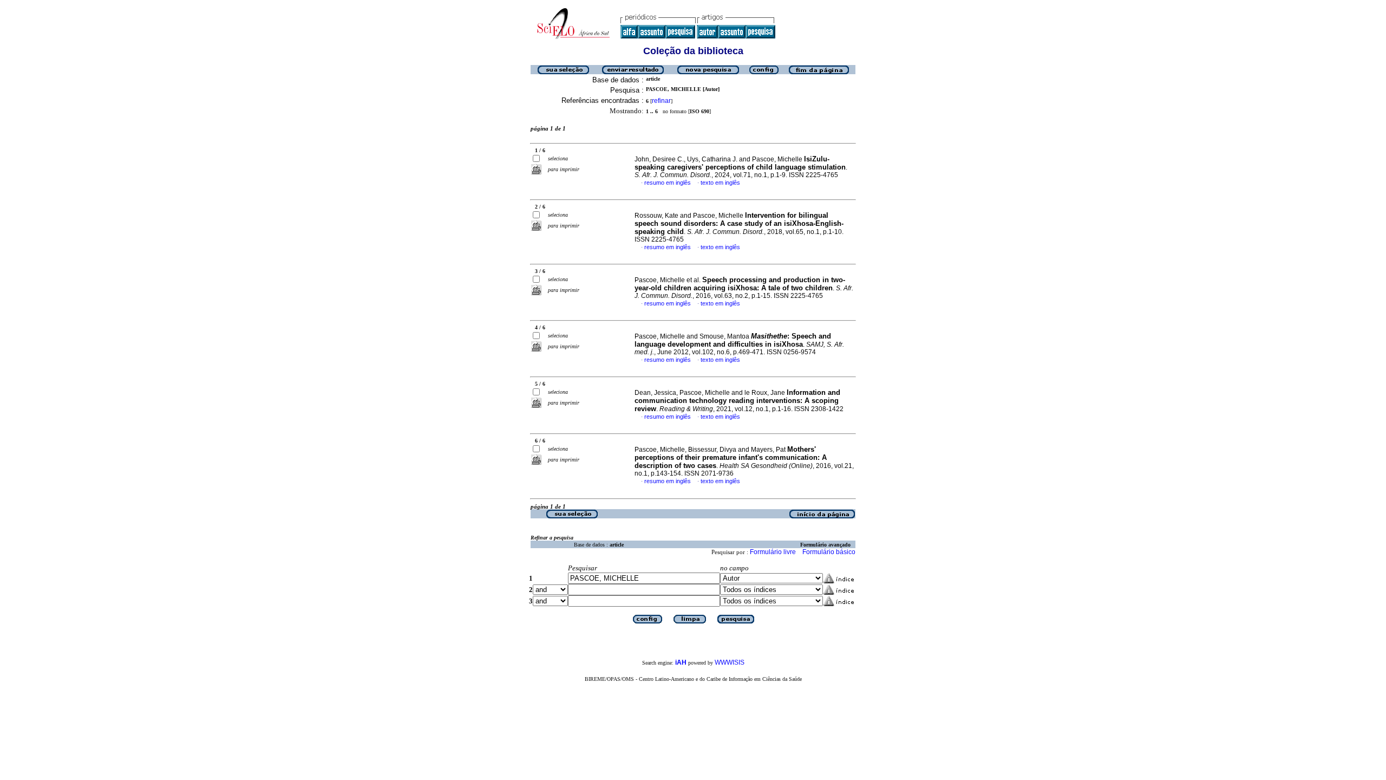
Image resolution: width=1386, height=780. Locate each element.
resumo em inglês (667, 182)
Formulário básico (828, 552)
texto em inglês (720, 182)
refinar (661, 101)
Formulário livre (773, 552)
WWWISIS (729, 662)
